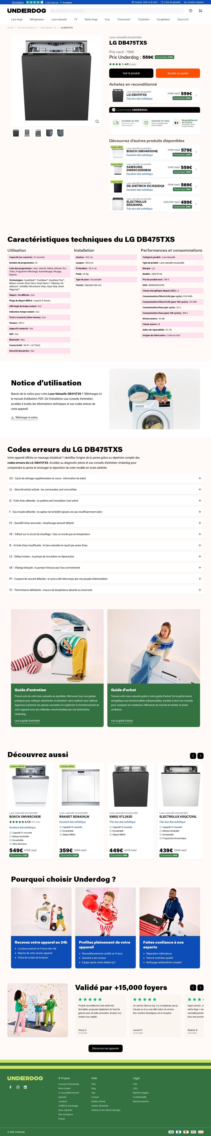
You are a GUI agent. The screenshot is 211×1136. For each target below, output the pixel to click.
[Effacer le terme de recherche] (178, 13)
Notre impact (64, 1088)
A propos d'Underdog (68, 1084)
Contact (95, 1097)
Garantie (62, 1097)
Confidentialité (139, 1097)
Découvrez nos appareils (105, 1048)
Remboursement (141, 1101)
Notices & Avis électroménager (105, 1110)
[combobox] (117, 11)
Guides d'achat (98, 1101)
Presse (61, 1118)
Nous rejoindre (65, 1110)
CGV (135, 1084)
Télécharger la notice (26, 417)
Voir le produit (131, 73)
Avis (93, 1092)
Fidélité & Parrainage (68, 1105)
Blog (93, 1088)
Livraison (62, 1101)
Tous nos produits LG (27, 27)
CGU (135, 1088)
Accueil (10, 27)
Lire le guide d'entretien (27, 720)
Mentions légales (141, 1092)
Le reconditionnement (68, 1092)
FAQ (93, 1084)
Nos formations (65, 1114)
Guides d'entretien (99, 1105)
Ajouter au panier (177, 73)
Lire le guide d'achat (122, 720)
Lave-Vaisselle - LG (48, 27)
